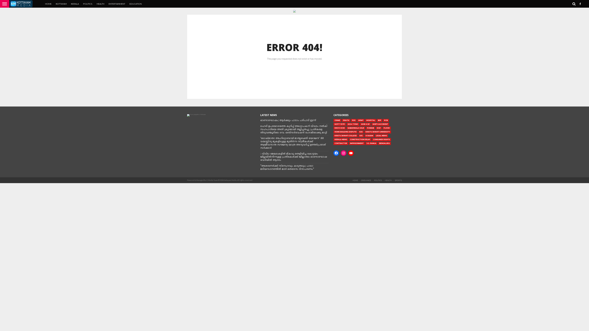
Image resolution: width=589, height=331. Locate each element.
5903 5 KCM (340, 128)
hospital (370, 120)
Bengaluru (384, 143)
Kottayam (61, 4)
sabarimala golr (356, 128)
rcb (386, 120)
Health (100, 4)
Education (135, 4)
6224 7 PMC (353, 124)
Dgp (379, 128)
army (360, 120)
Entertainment (117, 4)
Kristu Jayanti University (378, 132)
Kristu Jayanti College (346, 136)
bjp (379, 120)
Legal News (381, 136)
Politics (87, 4)
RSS (353, 120)
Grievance (366, 180)
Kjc (361, 136)
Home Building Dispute (345, 132)
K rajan (369, 136)
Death (346, 120)
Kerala (75, 4)
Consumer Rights (381, 140)
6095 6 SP (365, 124)
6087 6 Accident (380, 124)
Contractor (341, 143)
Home (48, 4)
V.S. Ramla (371, 143)
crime (337, 120)
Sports (398, 180)
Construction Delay (360, 140)
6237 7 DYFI (340, 124)
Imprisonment (357, 143)
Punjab (370, 128)
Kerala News (341, 140)
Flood (387, 128)
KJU (361, 132)
